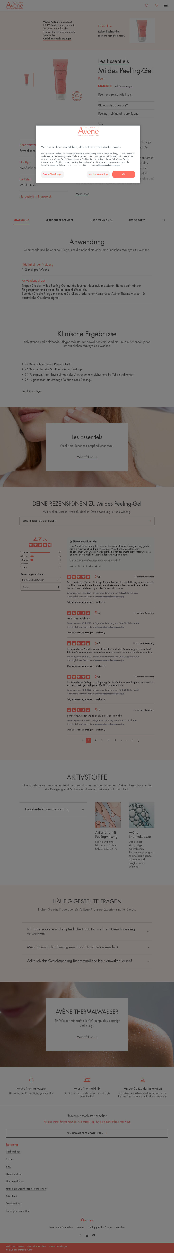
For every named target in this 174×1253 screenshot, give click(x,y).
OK (123, 174)
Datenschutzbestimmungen (109, 165)
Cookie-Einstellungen (52, 174)
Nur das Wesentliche (98, 174)
